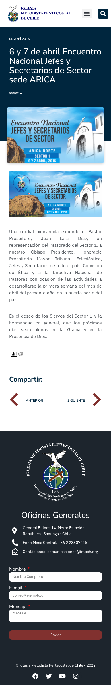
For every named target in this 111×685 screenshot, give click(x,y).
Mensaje (18, 607)
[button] (87, 14)
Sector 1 (15, 92)
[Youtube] (62, 676)
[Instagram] (76, 676)
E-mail (16, 588)
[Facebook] (36, 676)
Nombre (18, 569)
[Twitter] (49, 676)
